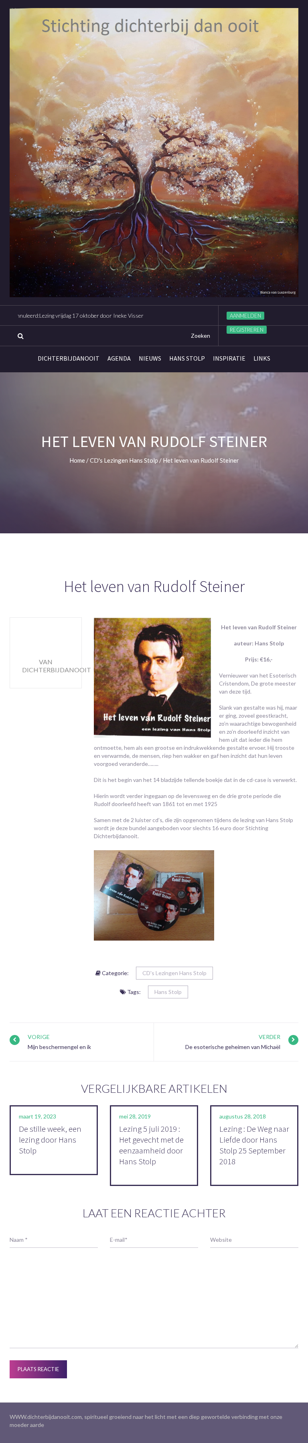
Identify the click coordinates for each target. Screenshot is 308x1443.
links (261, 358)
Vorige (39, 1036)
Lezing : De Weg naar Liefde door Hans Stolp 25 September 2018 (254, 1145)
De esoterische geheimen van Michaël (232, 1046)
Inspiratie (229, 358)
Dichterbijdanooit (68, 358)
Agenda (119, 358)
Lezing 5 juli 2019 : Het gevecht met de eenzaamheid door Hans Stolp (151, 1145)
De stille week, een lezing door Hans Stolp (50, 1139)
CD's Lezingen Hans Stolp (174, 972)
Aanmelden (245, 315)
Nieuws (150, 358)
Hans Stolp (187, 358)
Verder (269, 1036)
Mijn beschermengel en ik (59, 1046)
